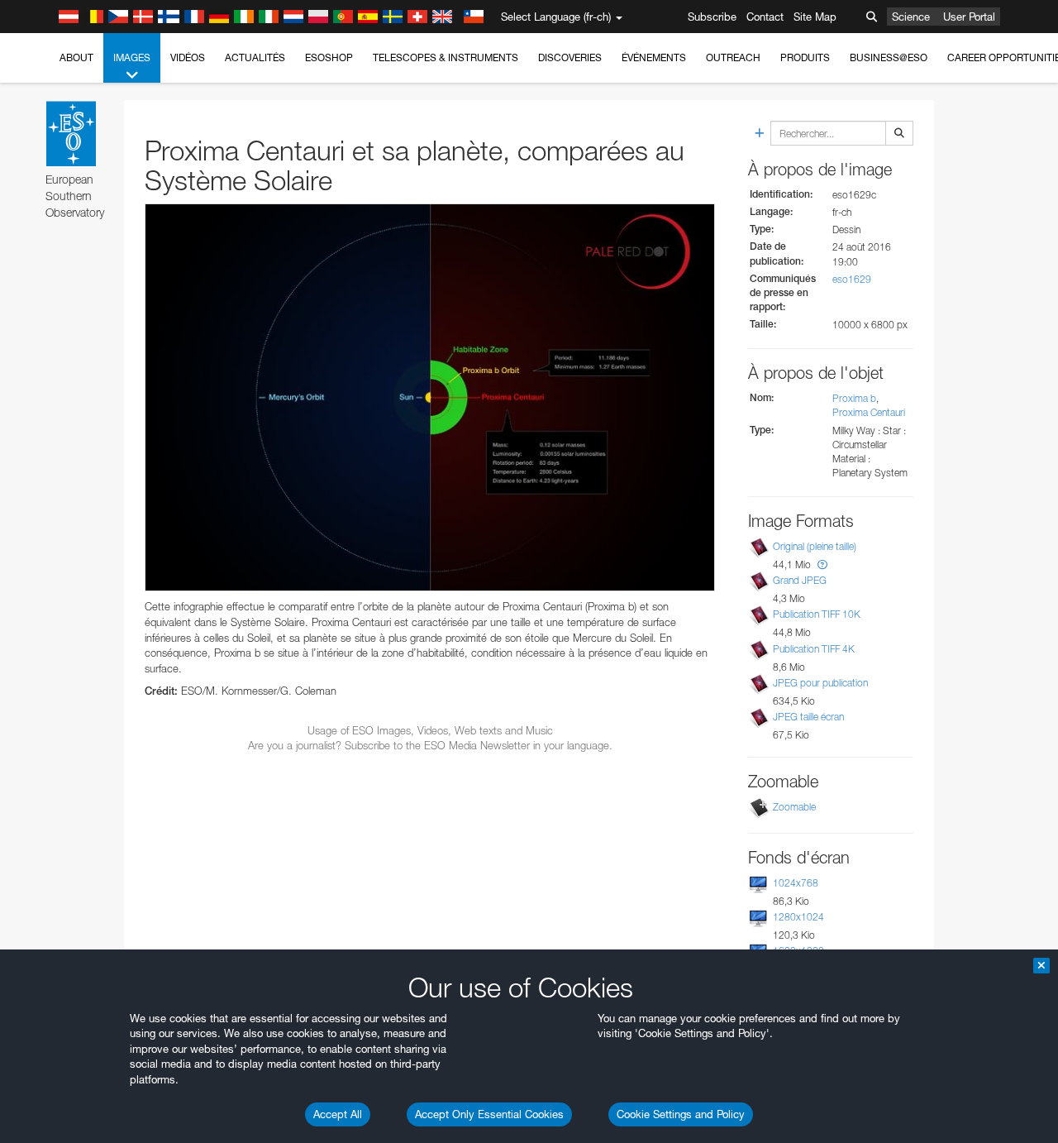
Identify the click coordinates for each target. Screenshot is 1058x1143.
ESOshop (329, 57)
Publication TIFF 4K (814, 649)
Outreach (733, 57)
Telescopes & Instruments (445, 57)
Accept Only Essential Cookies (489, 1114)
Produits (805, 57)
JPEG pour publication (820, 683)
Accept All (337, 1114)
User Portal (969, 16)
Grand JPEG (800, 580)
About (76, 57)
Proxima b (854, 398)
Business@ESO (888, 57)
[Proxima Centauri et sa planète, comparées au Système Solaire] (429, 397)
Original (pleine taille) (814, 546)
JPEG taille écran (808, 716)
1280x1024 (798, 917)
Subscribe (712, 16)
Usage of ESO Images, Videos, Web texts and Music (430, 730)
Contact (765, 16)
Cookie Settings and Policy (681, 1114)
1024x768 (795, 883)
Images (131, 57)
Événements (654, 57)
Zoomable (794, 807)
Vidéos (187, 57)
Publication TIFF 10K (816, 614)
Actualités (255, 57)
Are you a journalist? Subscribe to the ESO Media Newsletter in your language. (430, 745)
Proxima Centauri (868, 412)
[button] (822, 564)
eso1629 (851, 279)
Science (911, 16)
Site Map (815, 16)
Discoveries (570, 57)
